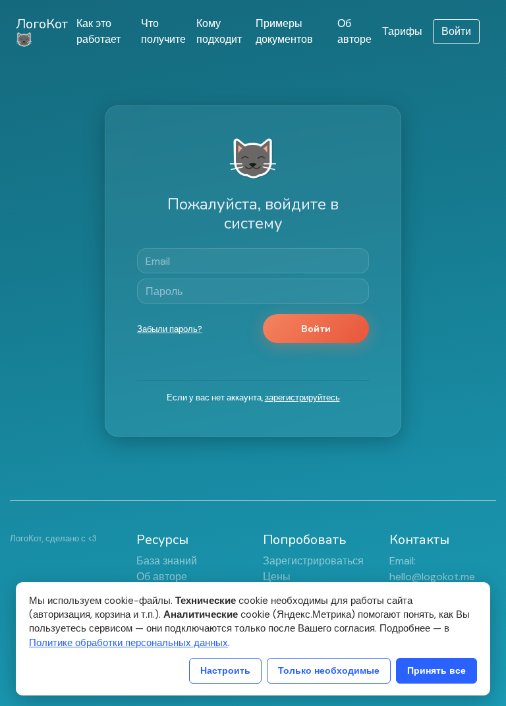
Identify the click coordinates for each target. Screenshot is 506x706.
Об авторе (354, 31)
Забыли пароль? (169, 329)
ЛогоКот (42, 24)
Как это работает (98, 31)
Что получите (163, 31)
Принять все (436, 670)
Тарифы (402, 31)
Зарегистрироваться (313, 561)
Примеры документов (284, 31)
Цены (277, 577)
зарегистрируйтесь (302, 397)
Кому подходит (219, 31)
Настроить (225, 670)
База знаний (166, 561)
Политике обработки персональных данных (128, 642)
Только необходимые (329, 670)
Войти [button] (456, 31)
